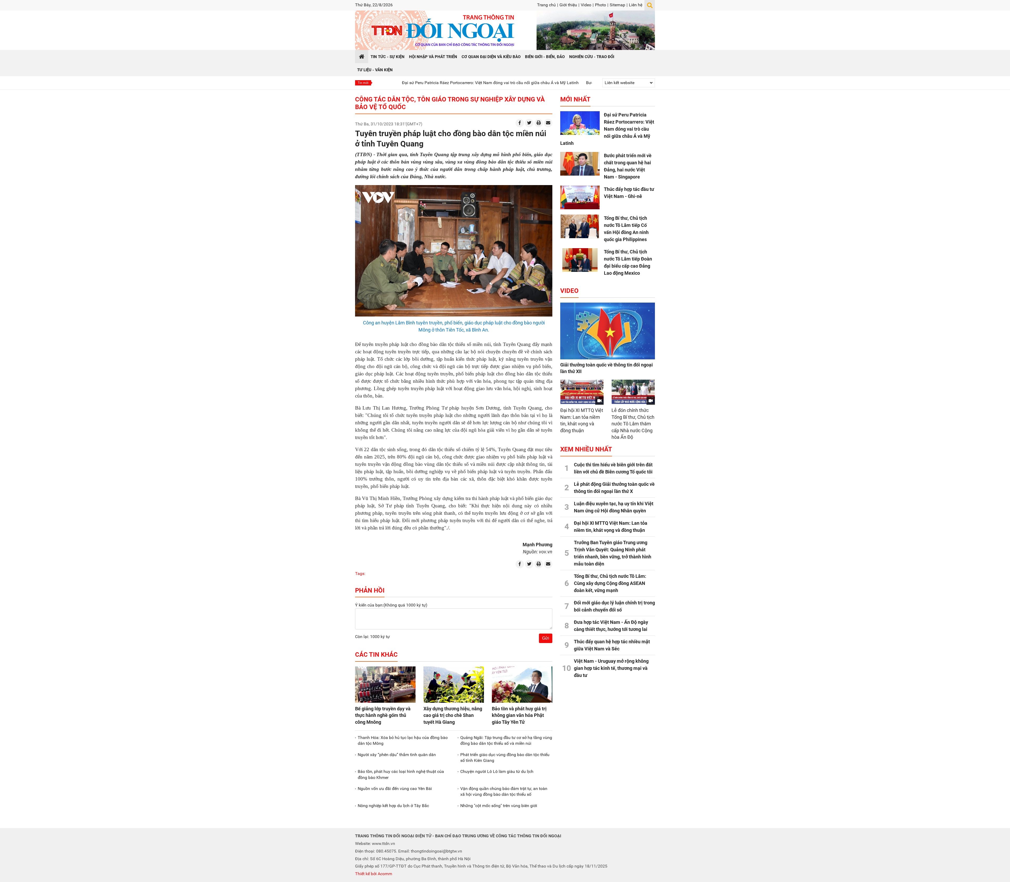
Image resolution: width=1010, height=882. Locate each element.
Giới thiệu (568, 4)
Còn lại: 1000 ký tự (372, 636)
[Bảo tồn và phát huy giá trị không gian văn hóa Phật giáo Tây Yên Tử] (522, 684)
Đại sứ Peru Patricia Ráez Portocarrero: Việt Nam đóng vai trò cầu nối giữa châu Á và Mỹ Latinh (442, 82)
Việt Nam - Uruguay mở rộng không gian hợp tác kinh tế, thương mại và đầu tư (611, 668)
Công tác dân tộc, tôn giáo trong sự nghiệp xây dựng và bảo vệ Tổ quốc (450, 103)
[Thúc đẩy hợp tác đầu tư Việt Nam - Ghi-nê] (580, 197)
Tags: (360, 573)
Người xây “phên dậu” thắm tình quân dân (397, 754)
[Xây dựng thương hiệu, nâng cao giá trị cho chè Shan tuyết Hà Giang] (453, 684)
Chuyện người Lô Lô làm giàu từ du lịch (496, 771)
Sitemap (617, 4)
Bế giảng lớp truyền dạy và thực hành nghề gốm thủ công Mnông (383, 715)
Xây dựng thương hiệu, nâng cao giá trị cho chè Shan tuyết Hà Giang (452, 715)
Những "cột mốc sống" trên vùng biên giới (498, 805)
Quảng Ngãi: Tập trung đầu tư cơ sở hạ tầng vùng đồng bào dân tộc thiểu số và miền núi (506, 740)
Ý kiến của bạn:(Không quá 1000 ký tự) (391, 605)
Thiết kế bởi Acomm (373, 873)
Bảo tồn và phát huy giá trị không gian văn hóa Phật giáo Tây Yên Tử (519, 715)
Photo (600, 4)
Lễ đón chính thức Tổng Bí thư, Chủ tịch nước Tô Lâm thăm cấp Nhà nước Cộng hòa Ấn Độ (633, 423)
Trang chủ (546, 4)
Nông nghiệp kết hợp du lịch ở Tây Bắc (393, 805)
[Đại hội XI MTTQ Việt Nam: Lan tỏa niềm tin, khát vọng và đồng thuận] (582, 392)
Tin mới (363, 83)
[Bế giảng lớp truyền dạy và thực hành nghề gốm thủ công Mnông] (385, 684)
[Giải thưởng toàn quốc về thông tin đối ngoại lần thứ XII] (607, 331)
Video (586, 4)
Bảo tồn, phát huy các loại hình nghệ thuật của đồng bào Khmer (401, 774)
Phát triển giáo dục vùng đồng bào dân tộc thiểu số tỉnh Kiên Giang (504, 757)
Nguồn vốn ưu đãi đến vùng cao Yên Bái (395, 788)
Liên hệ (635, 4)
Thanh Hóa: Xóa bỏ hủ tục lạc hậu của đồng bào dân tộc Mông (403, 740)
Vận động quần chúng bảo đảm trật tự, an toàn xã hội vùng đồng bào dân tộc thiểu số (503, 791)
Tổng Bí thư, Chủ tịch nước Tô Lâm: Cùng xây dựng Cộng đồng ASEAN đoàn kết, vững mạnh (610, 583)
